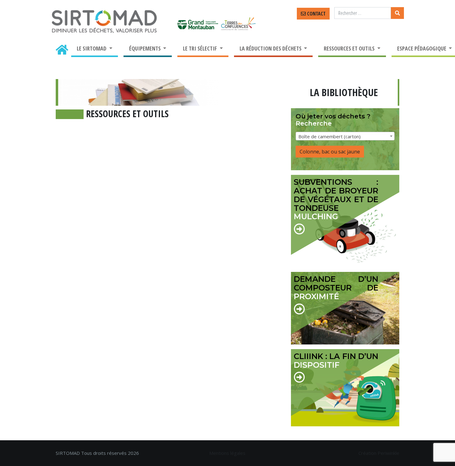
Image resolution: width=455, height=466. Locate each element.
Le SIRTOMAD (92, 48)
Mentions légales (227, 453)
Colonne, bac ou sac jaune (330, 151)
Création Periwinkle (378, 453)
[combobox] (345, 136)
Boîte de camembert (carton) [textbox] (329, 136)
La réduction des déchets (271, 48)
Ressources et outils (350, 48)
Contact (316, 13)
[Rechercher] (397, 13)
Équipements (145, 48)
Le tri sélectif (200, 48)
